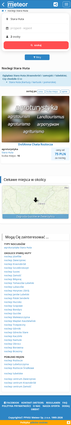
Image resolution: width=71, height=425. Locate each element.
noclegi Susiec (12, 271)
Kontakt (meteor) (32, 402)
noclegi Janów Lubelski (16, 294)
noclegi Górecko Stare (16, 332)
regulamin (53, 402)
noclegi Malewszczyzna (17, 317)
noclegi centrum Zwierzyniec (20, 378)
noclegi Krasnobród (15, 264)
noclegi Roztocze (13, 360)
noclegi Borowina (13, 347)
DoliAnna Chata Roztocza (35, 144)
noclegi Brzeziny (13, 351)
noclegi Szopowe (13, 305)
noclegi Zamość (12, 275)
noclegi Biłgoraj (12, 279)
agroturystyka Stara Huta (18, 247)
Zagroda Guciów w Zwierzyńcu (35, 216)
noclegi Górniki (12, 328)
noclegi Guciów (12, 313)
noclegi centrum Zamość (17, 386)
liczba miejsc (52, 91)
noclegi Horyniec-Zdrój (16, 290)
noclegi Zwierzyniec (15, 260)
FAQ (64, 402)
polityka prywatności (16, 406)
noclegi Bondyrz (13, 309)
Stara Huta (7, 152)
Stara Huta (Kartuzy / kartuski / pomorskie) (32, 82)
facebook (12, 402)
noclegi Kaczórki (13, 336)
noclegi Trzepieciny (14, 324)
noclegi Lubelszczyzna (16, 364)
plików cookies (39, 422)
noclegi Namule (13, 339)
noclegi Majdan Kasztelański (20, 321)
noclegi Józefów (12, 256)
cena (40, 91)
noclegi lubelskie (13, 373)
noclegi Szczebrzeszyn (16, 267)
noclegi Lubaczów (14, 286)
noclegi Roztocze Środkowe (19, 368)
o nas (36, 406)
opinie (64, 91)
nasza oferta (51, 406)
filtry (38, 57)
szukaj (38, 45)
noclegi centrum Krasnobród (20, 382)
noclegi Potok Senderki (16, 298)
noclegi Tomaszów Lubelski (19, 283)
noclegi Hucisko (12, 302)
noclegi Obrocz (12, 343)
